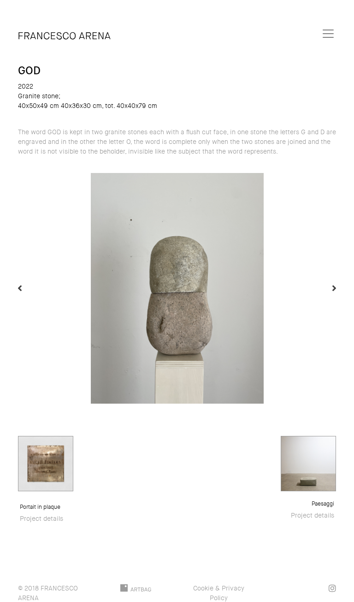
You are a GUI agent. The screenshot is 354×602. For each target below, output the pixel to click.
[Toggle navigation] (328, 33)
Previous (19, 288)
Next (334, 288)
